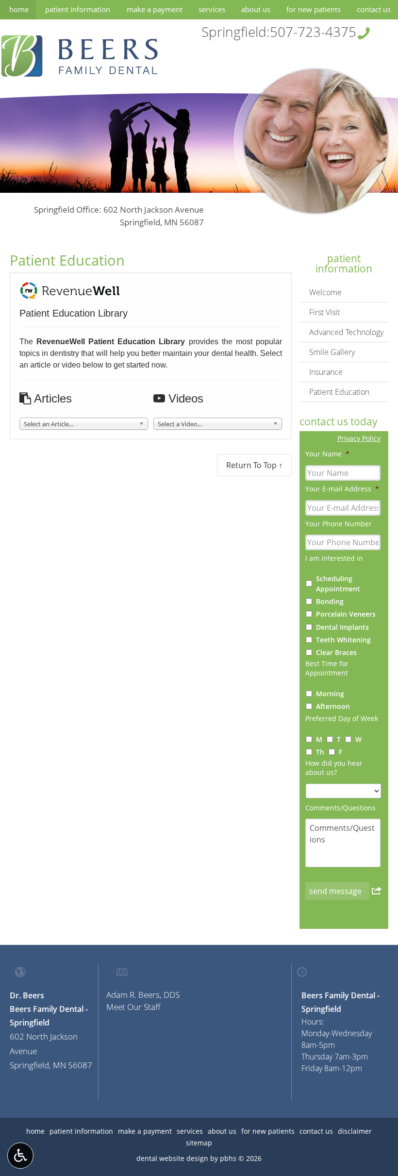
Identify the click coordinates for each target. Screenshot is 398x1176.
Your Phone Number (338, 524)
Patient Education (339, 391)
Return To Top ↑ (254, 465)
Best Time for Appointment (326, 668)
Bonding (330, 601)
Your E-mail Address (342, 489)
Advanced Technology (346, 332)
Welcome (325, 292)
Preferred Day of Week (341, 718)
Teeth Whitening (343, 639)
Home (19, 9)
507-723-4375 (313, 31)
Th (320, 751)
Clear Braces (336, 652)
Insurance (326, 372)
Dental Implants (342, 627)
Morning (330, 693)
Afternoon (333, 706)
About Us (255, 9)
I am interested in (334, 558)
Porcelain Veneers (346, 614)
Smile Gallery (332, 352)
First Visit (324, 312)
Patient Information (77, 9)
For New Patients (313, 9)
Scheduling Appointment (338, 583)
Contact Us (374, 9)
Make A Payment (154, 9)
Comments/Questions (340, 808)
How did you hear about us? (334, 768)
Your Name (327, 454)
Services (212, 9)
